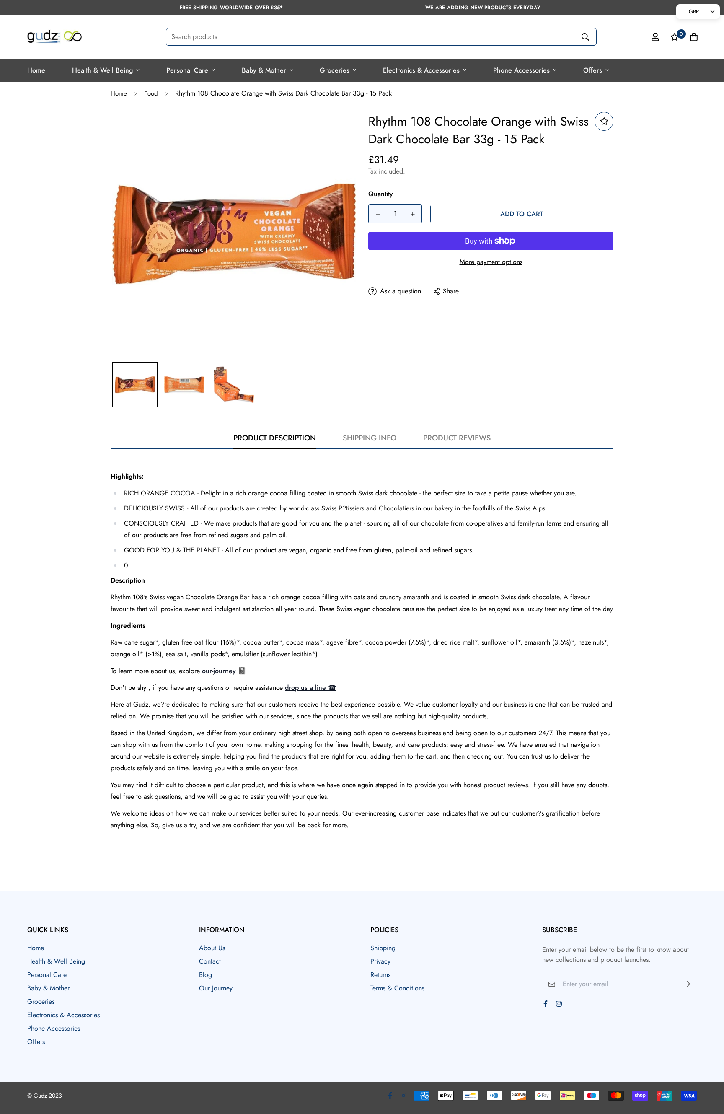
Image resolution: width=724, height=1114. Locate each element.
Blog (205, 974)
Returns (380, 974)
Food (151, 93)
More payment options (491, 262)
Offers (592, 70)
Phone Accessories (521, 70)
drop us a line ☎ (310, 687)
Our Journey (216, 988)
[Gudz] (54, 36)
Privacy (380, 961)
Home (36, 70)
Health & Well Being (102, 70)
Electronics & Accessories (421, 70)
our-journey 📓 (224, 671)
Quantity (380, 194)
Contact (210, 961)
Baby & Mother (264, 70)
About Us (212, 948)
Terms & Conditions (397, 988)
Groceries (334, 70)
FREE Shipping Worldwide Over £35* (231, 7)
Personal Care (187, 70)
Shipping (383, 948)
